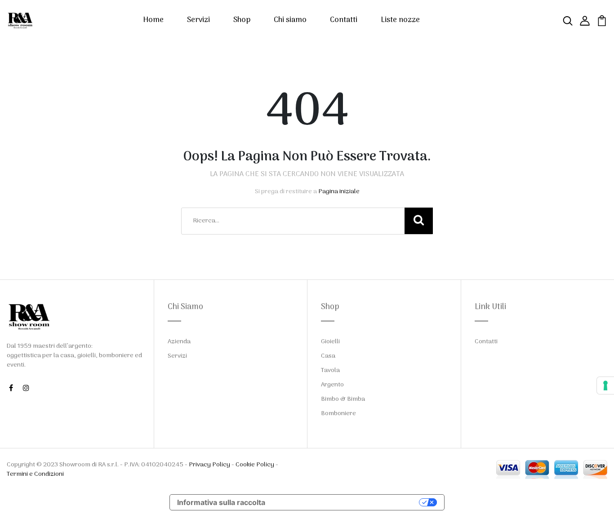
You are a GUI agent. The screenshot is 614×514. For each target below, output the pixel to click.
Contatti (343, 20)
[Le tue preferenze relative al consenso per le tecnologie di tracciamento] (605, 385)
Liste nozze (400, 20)
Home (153, 20)
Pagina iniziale (339, 191)
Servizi (198, 20)
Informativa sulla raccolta (221, 502)
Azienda (179, 342)
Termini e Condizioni (35, 474)
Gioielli (330, 342)
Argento (332, 385)
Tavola (330, 370)
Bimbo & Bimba (343, 399)
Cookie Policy (255, 465)
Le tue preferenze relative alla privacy (346, 502)
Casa (328, 356)
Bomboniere (338, 413)
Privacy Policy (209, 465)
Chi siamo (290, 20)
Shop (241, 20)
